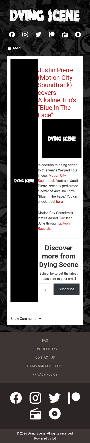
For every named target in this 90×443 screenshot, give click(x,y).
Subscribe (66, 289)
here (59, 202)
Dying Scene (45, 15)
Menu (17, 48)
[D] (54, 438)
